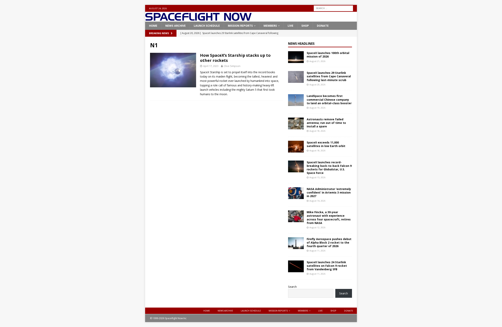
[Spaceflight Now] (198, 19)
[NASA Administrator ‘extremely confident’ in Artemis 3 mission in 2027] (296, 193)
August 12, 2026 (317, 227)
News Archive (175, 25)
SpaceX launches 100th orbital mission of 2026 (328, 54)
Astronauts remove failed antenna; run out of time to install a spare (326, 122)
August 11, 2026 (317, 250)
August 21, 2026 (317, 61)
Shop (305, 25)
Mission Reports (240, 25)
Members (270, 25)
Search (292, 287)
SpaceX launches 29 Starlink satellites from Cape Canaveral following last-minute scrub (329, 76)
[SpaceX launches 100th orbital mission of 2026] (296, 57)
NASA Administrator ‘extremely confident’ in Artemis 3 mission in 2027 (329, 192)
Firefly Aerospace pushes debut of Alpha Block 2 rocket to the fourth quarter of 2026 (329, 242)
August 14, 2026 (317, 200)
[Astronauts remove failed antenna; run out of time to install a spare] (296, 123)
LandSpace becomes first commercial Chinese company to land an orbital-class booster (329, 99)
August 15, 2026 (317, 177)
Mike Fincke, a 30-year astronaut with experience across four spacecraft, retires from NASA (329, 217)
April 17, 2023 (210, 66)
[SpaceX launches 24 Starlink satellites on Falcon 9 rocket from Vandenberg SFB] (296, 266)
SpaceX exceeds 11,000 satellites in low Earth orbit (326, 144)
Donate (323, 25)
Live (290, 25)
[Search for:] (333, 8)
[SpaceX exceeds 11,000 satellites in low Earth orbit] (296, 147)
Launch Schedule (207, 25)
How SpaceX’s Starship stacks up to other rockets (235, 58)
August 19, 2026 (317, 107)
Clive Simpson (232, 66)
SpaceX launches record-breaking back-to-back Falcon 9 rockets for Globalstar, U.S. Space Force (329, 167)
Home (153, 25)
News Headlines (301, 43)
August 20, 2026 (317, 84)
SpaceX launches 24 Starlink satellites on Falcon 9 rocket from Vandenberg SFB (327, 265)
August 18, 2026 (317, 130)
